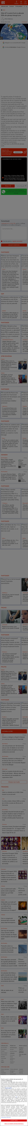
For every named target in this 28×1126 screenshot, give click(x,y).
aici (16, 1096)
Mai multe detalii (8, 1087)
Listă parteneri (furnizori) (6, 1117)
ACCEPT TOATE (14, 1120)
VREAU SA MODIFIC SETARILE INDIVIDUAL (14, 1123)
